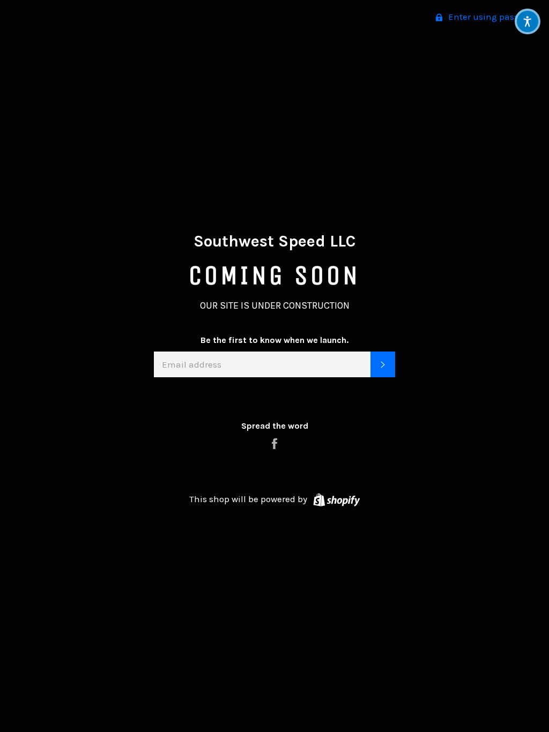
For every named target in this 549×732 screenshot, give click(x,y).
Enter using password (492, 16)
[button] (527, 21)
